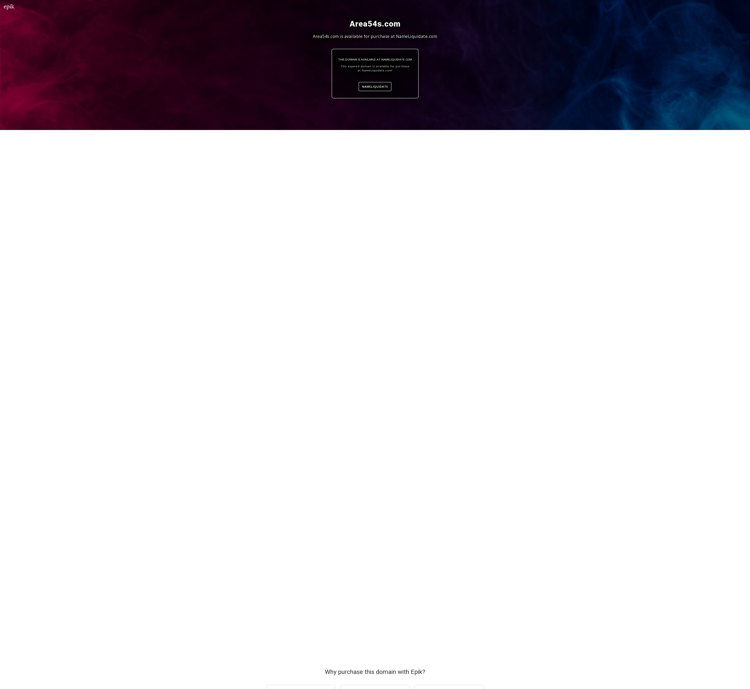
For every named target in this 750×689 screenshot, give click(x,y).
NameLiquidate (375, 86)
